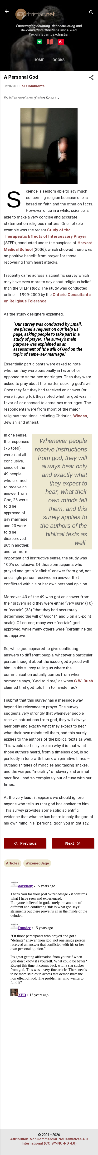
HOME (39, 60)
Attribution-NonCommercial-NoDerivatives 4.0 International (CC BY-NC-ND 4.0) (49, 1141)
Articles (12, 863)
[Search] (91, 13)
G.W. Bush (83, 681)
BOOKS (59, 60)
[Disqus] (49, 937)
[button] (91, 78)
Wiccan (80, 415)
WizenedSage (37, 863)
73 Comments (32, 86)
